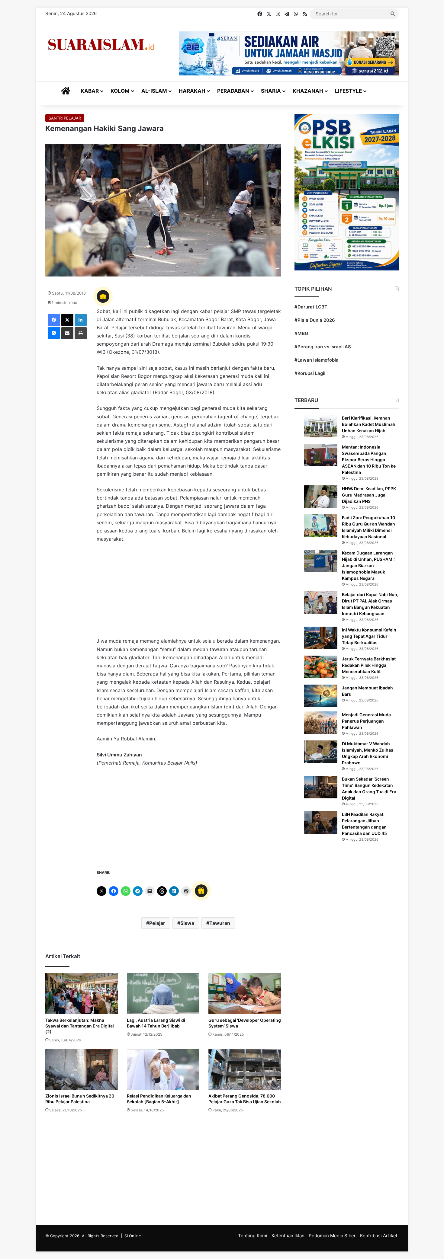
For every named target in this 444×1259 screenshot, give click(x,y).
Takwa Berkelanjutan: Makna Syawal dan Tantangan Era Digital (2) (79, 1026)
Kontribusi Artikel (378, 1235)
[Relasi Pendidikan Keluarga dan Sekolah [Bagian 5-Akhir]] (163, 1069)
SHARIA (271, 91)
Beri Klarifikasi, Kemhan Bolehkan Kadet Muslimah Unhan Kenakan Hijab (368, 424)
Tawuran (219, 923)
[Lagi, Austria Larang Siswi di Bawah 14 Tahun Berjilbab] (163, 993)
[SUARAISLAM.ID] (101, 44)
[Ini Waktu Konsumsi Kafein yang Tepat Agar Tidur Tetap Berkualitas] (320, 638)
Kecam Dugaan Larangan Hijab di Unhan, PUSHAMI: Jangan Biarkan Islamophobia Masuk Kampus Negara (368, 565)
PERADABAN (233, 91)
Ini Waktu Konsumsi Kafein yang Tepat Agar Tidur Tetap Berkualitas (369, 636)
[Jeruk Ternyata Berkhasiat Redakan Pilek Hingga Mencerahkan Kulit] (320, 667)
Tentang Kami (252, 1235)
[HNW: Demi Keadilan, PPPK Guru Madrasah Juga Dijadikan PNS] (320, 496)
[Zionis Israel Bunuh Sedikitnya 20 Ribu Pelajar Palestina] (81, 1069)
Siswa (187, 923)
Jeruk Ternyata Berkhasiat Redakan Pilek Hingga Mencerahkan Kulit (369, 665)
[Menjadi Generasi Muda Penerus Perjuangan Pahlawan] (320, 722)
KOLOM (120, 91)
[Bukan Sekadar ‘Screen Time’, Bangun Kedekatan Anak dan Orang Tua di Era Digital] (320, 787)
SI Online (132, 1235)
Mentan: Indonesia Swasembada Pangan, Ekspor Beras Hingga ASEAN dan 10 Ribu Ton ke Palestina (369, 459)
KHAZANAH (308, 91)
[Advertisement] (189, 593)
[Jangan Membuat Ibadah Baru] (320, 696)
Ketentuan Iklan (288, 1235)
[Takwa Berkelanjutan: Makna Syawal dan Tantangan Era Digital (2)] (81, 993)
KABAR (90, 91)
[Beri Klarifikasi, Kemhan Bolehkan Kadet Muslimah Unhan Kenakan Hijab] (320, 426)
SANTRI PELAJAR (65, 118)
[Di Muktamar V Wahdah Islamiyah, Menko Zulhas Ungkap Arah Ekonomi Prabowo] (320, 751)
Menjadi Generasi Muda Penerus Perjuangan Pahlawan (366, 721)
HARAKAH (192, 91)
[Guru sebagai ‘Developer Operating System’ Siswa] (244, 993)
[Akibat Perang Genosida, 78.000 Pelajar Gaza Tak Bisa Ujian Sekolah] (244, 1069)
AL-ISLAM (154, 91)
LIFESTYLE (348, 91)
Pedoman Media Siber (332, 1235)
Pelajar (157, 923)
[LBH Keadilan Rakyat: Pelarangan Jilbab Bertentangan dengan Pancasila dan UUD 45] (320, 822)
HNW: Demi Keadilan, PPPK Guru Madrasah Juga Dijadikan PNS (369, 495)
